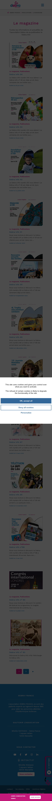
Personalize (26, 413)
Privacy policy (26, 416)
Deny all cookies (26, 407)
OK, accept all (26, 401)
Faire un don (35, 797)
